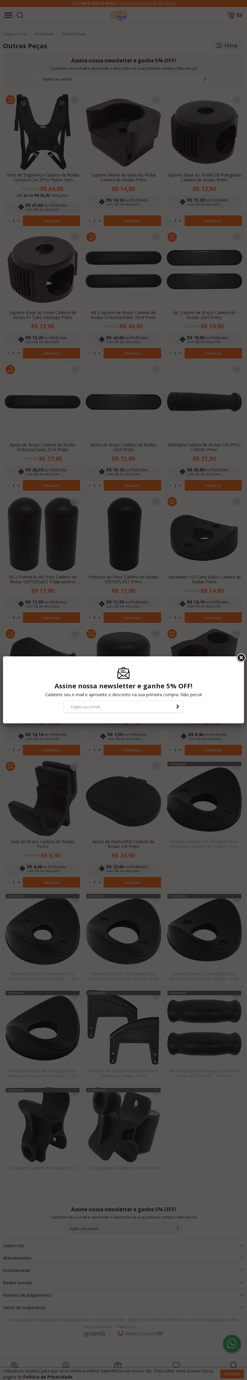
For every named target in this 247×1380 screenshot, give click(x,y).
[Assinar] (178, 707)
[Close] (241, 657)
